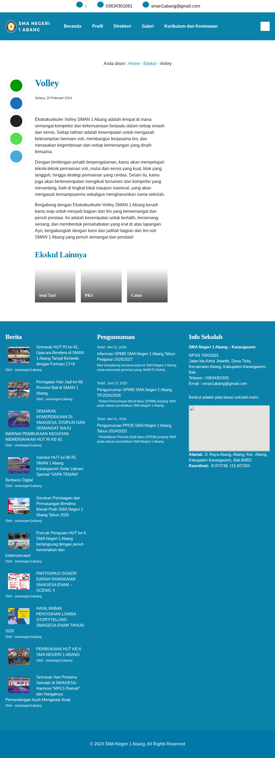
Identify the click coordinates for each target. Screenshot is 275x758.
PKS (89, 295)
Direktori (122, 26)
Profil (97, 26)
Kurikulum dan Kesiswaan (191, 26)
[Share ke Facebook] (16, 103)
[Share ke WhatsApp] (16, 139)
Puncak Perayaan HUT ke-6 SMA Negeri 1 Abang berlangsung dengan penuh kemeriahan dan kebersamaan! (45, 544)
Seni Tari (47, 295)
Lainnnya (120, 54)
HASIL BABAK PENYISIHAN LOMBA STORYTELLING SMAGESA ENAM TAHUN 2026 (44, 619)
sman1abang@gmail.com (175, 6)
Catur (136, 295)
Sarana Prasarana (82, 54)
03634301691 (119, 6)
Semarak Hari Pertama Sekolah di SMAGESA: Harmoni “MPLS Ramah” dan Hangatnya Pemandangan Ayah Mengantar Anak (42, 688)
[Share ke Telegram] (16, 156)
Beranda (72, 26)
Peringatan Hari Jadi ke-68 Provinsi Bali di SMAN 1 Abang (59, 387)
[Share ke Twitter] (16, 121)
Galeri (148, 26)
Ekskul (149, 63)
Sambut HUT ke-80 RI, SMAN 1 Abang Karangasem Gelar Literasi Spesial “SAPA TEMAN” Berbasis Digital (44, 468)
